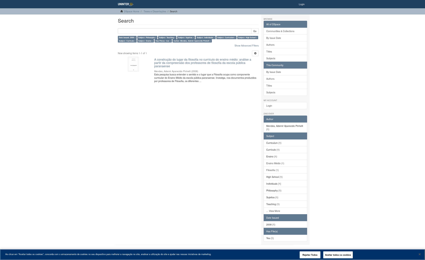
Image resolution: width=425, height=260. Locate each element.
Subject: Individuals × (206, 37)
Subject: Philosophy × (147, 37)
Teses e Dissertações (155, 11)
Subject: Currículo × (127, 41)
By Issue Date (273, 38)
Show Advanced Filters (247, 45)
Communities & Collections (280, 31)
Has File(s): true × (163, 41)
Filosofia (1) (272, 170)
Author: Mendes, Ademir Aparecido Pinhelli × (192, 41)
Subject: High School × (247, 37)
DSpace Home (131, 11)
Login (269, 105)
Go (254, 31)
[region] (212, 254)
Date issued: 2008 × (127, 37)
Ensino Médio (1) (275, 163)
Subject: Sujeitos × (186, 37)
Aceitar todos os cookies (338, 254)
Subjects (270, 58)
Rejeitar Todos (310, 254)
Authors (270, 44)
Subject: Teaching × (167, 37)
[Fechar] (419, 254)
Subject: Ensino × (145, 41)
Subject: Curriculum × (226, 37)
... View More (273, 211)
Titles (269, 51)
